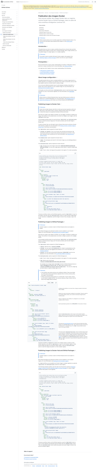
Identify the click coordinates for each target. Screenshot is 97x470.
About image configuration (47, 77)
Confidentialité (38, 465)
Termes (33, 465)
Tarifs (46, 465)
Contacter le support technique (31, 458)
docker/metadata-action (68, 323)
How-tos (46, 12)
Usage (60, 336)
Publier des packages (64, 12)
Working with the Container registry (45, 87)
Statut (43, 465)
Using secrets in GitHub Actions (47, 70)
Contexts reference (44, 250)
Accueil (4, 5)
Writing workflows (68, 66)
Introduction (42, 46)
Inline (52, 282)
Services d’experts (51, 465)
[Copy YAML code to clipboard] (75, 153)
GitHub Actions (6, 7)
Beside (49, 282)
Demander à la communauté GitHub (31, 457)
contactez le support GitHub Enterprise (41, 8)
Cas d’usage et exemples (53, 12)
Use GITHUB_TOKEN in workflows (47, 72)
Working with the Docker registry (47, 73)
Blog (56, 465)
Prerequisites (42, 62)
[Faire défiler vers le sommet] (94, 467)
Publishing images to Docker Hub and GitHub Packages (56, 350)
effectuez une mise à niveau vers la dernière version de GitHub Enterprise (73, 7)
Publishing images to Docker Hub (49, 104)
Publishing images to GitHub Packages (47, 57)
